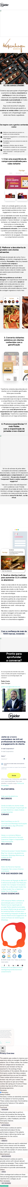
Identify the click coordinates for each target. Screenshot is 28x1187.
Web (2, 821)
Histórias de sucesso (7, 851)
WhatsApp (14, 824)
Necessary (5, 1092)
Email (6, 821)
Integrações (5, 869)
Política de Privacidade (11, 768)
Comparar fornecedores (18, 885)
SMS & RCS (19, 826)
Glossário (23, 851)
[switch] (0, 1109)
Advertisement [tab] (5, 1154)
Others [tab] (2, 1170)
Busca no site (12, 821)
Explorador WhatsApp (8, 855)
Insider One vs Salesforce (15, 889)
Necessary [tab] (3, 1090)
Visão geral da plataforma (9, 796)
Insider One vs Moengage (9, 891)
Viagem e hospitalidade (16, 839)
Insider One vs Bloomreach (9, 887)
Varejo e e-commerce (8, 835)
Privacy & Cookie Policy (24, 715)
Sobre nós (4, 867)
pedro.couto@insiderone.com (10, 687)
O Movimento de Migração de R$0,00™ (14, 880)
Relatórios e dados (13, 810)
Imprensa (17, 867)
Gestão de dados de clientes (10, 806)
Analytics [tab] (3, 1138)
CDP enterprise (6, 901)
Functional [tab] (3, 1107)
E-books (17, 851)
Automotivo (13, 837)
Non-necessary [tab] (5, 1181)
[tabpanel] (14, 1101)
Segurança (7, 970)
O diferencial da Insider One (10, 883)
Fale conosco (13, 869)
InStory (10, 826)
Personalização (10, 808)
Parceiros (11, 867)
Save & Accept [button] (4, 1186)
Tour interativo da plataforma (14, 853)
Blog (2, 853)
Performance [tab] (4, 1123)
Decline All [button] (8, 1042)
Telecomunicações (7, 841)
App (14, 826)
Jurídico (12, 970)
